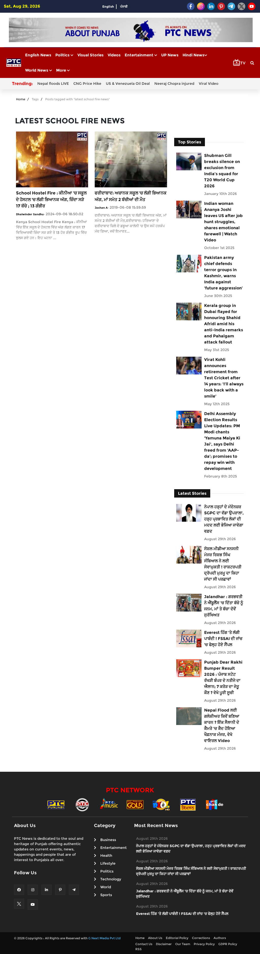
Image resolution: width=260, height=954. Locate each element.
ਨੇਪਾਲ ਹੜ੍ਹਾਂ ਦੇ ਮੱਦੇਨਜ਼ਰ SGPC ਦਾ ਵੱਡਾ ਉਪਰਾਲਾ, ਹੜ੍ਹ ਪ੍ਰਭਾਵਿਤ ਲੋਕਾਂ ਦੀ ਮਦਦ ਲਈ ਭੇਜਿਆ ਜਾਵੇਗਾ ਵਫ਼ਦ (224, 519)
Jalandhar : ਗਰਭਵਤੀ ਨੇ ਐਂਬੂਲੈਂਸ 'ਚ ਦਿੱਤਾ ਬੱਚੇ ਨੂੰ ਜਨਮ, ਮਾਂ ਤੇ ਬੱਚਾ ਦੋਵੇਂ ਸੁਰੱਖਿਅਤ (223, 605)
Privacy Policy (204, 944)
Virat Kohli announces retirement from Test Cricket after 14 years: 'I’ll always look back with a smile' (223, 378)
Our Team (182, 944)
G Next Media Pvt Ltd (104, 938)
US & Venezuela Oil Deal (128, 83)
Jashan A (101, 207)
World (105, 887)
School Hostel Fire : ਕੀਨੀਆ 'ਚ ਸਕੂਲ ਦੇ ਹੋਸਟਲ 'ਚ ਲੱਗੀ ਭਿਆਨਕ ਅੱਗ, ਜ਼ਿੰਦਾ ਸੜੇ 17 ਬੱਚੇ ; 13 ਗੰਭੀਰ (51, 199)
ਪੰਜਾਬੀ (124, 6)
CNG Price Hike (87, 83)
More (61, 70)
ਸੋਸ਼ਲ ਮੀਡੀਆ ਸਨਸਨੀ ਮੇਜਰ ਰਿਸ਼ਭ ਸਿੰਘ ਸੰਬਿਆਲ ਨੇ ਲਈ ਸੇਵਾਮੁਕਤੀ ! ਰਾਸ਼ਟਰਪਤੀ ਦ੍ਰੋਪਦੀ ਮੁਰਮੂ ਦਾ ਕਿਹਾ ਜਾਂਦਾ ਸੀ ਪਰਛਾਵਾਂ (222, 564)
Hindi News (193, 55)
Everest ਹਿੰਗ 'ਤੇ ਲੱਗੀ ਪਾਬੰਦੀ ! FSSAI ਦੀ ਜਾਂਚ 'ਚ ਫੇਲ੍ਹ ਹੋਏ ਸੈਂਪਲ (223, 638)
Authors (220, 938)
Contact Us (143, 944)
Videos (114, 55)
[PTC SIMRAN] (188, 804)
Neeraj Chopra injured (174, 83)
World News (37, 70)
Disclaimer (164, 944)
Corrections (201, 938)
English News (38, 55)
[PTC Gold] (135, 804)
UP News (169, 55)
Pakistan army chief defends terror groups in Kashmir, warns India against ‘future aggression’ (223, 272)
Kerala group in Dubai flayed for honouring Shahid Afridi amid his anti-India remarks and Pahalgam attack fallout (223, 323)
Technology (110, 879)
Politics (63, 55)
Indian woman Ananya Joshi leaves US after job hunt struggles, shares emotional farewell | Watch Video (223, 221)
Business (108, 839)
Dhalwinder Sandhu (30, 214)
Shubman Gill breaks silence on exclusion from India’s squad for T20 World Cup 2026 (222, 170)
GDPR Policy (227, 944)
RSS (138, 949)
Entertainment (139, 55)
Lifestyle (108, 863)
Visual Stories (90, 55)
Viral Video (208, 83)
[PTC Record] (82, 804)
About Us (155, 938)
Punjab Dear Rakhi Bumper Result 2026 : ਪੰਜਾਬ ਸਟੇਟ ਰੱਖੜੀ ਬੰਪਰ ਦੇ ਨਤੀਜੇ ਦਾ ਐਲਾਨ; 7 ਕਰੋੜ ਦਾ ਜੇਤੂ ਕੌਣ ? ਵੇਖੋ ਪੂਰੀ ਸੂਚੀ (223, 677)
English (108, 6)
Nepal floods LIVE (53, 83)
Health (106, 855)
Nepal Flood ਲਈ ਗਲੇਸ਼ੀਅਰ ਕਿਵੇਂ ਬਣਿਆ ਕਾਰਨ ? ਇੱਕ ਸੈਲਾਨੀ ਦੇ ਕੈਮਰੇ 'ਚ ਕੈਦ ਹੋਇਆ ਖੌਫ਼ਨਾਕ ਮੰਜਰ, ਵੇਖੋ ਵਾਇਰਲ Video (221, 725)
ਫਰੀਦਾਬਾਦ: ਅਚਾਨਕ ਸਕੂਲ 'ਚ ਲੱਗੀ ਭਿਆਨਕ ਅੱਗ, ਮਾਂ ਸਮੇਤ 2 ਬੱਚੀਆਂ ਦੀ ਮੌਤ (131, 196)
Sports (106, 895)
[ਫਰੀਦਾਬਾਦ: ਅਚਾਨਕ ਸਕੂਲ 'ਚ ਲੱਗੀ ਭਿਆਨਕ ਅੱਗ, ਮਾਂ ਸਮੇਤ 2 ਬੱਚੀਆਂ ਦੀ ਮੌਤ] (131, 159)
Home (20, 99)
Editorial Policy (177, 938)
